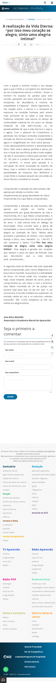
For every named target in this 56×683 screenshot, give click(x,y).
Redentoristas (41, 579)
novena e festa (10, 520)
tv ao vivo (7, 561)
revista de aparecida (13, 536)
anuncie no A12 (40, 512)
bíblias (6, 617)
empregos (7, 583)
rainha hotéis (8, 532)
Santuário (9, 466)
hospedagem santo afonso (43, 587)
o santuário (8, 525)
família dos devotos (11, 498)
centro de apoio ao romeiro (14, 482)
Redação (37, 466)
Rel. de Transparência (33, 652)
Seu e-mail (9, 361)
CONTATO (19, 656)
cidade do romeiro (11, 478)
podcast (35, 561)
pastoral (6, 528)
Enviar (10, 397)
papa (34, 505)
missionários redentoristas (43, 591)
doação (6, 493)
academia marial (10, 471)
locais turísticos (9, 509)
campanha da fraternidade (43, 474)
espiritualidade (38, 482)
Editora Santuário (14, 613)
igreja (34, 486)
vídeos (5, 540)
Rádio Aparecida (42, 549)
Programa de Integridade (35, 657)
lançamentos (37, 628)
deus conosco (9, 621)
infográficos (37, 490)
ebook (34, 632)
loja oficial (7, 513)
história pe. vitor (39, 583)
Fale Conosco (29, 667)
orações (35, 501)
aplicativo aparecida (40, 471)
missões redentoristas (41, 595)
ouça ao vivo (37, 557)
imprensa (7, 505)
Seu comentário (12, 372)
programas (36, 569)
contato (6, 490)
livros (5, 625)
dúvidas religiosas (40, 478)
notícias (6, 517)
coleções (35, 625)
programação (8, 557)
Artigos (32, 19)
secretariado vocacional (42, 606)
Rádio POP (9, 579)
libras (34, 493)
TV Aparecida (11, 549)
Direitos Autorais (31, 662)
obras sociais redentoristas (43, 602)
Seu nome (9, 350)
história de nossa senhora (14, 501)
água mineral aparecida (13, 474)
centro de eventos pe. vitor (14, 486)
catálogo (35, 636)
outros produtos (10, 629)
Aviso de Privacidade (33, 647)
